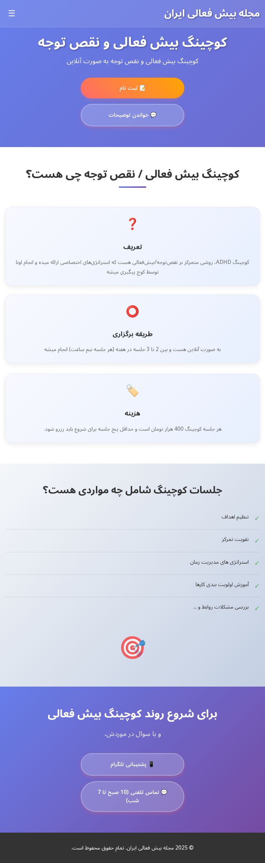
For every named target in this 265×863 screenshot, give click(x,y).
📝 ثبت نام (132, 88)
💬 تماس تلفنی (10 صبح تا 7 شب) (132, 796)
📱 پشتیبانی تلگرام (132, 764)
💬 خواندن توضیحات (132, 114)
